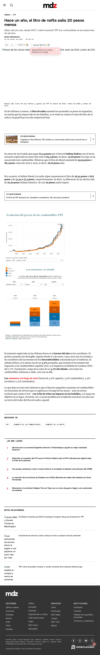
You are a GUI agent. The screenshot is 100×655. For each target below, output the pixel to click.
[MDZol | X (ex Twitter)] (92, 641)
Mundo (9, 618)
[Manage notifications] (94, 644)
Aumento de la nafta (55, 424)
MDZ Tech (55, 622)
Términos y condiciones (84, 621)
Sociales (9, 629)
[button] (4, 5)
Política (31, 603)
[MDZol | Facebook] (73, 641)
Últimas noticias (12, 607)
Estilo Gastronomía (36, 618)
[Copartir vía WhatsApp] (6, 45)
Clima (53, 607)
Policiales (9, 615)
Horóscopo (55, 611)
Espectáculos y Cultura (38, 614)
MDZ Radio (55, 615)
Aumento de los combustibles (27, 424)
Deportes (32, 611)
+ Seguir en (21, 45)
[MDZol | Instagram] (80, 641)
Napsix (54, 625)
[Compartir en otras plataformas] (12, 45)
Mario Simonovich (12, 37)
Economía (10, 611)
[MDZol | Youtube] (86, 641)
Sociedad (32, 607)
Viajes (30, 621)
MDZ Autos (33, 625)
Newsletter (32, 629)
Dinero (7, 15)
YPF (7, 424)
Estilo (8, 622)
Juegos (54, 618)
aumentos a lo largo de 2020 (23, 378)
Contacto (77, 611)
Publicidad (78, 607)
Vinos (8, 625)
